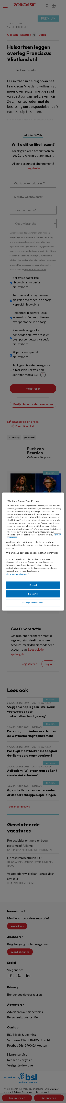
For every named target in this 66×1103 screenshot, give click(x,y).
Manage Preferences (33, 603)
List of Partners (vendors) (17, 574)
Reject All (33, 594)
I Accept (33, 585)
